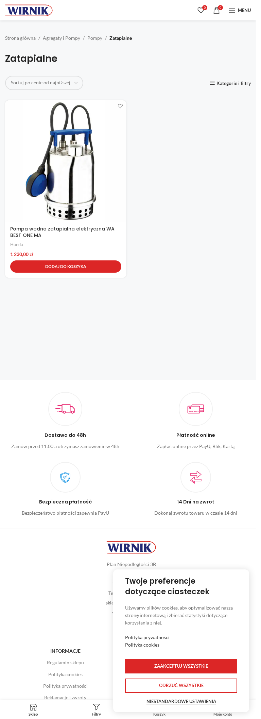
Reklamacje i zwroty (65, 697)
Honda (16, 244)
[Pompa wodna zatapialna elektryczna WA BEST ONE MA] (65, 161)
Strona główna (20, 38)
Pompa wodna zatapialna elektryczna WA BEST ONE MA (62, 232)
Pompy (94, 38)
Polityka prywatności (65, 686)
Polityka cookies (65, 674)
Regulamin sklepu (65, 662)
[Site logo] (29, 10)
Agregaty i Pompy (61, 38)
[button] (65, 266)
